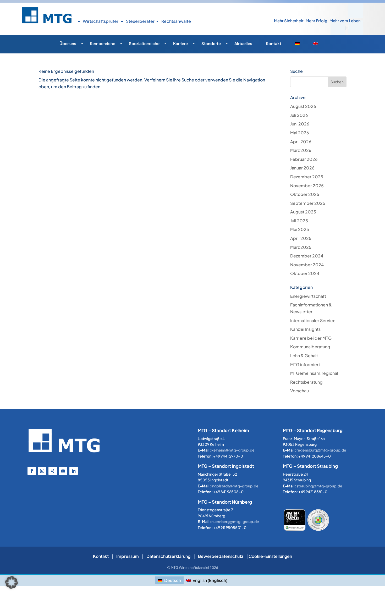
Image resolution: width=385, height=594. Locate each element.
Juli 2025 (299, 220)
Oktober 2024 (304, 273)
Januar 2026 (302, 167)
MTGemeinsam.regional (314, 373)
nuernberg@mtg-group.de (235, 521)
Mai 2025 (299, 229)
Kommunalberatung (310, 346)
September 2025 (307, 203)
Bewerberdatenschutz (220, 556)
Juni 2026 (299, 123)
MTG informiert (305, 364)
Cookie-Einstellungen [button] (270, 556)
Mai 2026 (299, 132)
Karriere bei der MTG (311, 338)
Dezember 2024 (306, 255)
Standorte (211, 43)
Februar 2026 (304, 159)
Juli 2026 (299, 115)
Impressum (127, 556)
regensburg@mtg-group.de (321, 450)
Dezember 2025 (306, 176)
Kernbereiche (102, 43)
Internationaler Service (313, 320)
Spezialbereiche (144, 43)
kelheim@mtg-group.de (233, 450)
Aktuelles (243, 43)
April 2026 (300, 141)
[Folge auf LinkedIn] (73, 471)
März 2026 (300, 150)
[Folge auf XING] (52, 471)
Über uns (67, 43)
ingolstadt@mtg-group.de (234, 485)
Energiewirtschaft (308, 296)
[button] (11, 582)
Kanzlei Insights (305, 329)
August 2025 (303, 211)
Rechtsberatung (306, 382)
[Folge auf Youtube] (63, 471)
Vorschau (299, 390)
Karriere (180, 43)
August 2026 (303, 106)
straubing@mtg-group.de (319, 485)
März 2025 (300, 247)
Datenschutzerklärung (168, 556)
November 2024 (307, 264)
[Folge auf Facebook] (32, 471)
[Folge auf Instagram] (42, 471)
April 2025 (300, 238)
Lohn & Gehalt (304, 355)
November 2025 (307, 185)
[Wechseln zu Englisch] (319, 45)
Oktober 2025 (304, 194)
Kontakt (273, 43)
